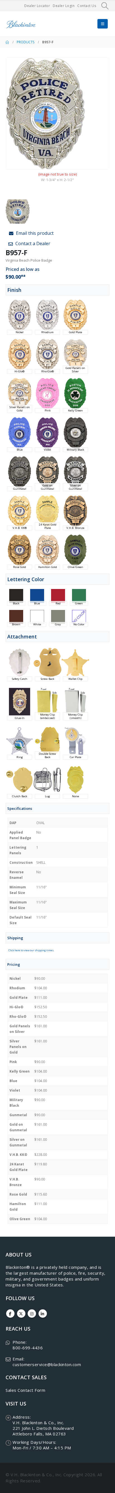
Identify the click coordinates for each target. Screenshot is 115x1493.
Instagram (32, 1314)
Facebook (10, 1314)
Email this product (34, 233)
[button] (105, 6)
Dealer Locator (37, 5)
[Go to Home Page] (7, 42)
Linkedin (43, 1314)
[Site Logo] (21, 24)
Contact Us (86, 5)
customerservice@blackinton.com (47, 1364)
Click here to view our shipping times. (31, 950)
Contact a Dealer (32, 243)
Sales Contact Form (25, 1390)
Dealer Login (64, 5)
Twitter (21, 1314)
